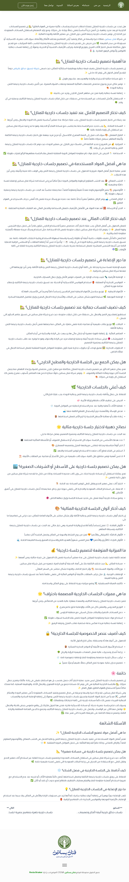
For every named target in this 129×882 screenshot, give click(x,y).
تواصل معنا (49, 5)
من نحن (97, 5)
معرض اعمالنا (73, 5)
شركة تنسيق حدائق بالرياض (26, 69)
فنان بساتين (110, 39)
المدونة (59, 5)
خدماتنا (86, 5)
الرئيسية (106, 5)
